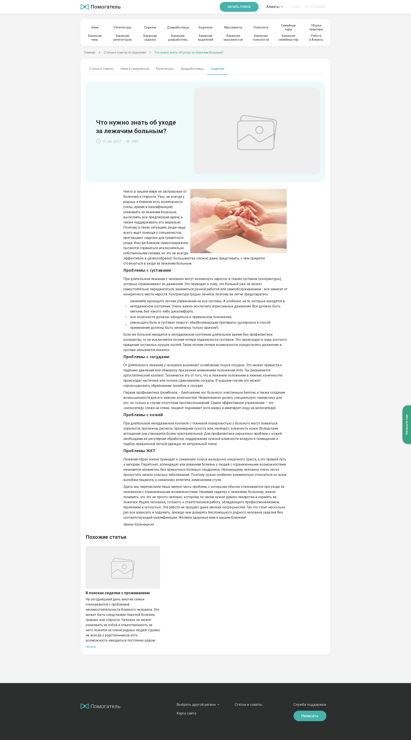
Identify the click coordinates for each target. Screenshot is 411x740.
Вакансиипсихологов (261, 37)
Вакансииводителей (205, 37)
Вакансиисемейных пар (288, 37)
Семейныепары (288, 27)
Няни (94, 27)
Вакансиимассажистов (233, 37)
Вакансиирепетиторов (122, 37)
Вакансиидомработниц (178, 37)
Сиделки (150, 27)
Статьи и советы (101, 69)
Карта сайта (186, 713)
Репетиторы (122, 27)
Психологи (260, 27)
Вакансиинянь (95, 37)
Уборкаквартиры (316, 27)
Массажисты (233, 27)
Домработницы (178, 27)
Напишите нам (406, 425)
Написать (310, 716)
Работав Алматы (316, 37)
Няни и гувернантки (135, 69)
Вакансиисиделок (150, 37)
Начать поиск (239, 7)
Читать (91, 646)
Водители (205, 27)
